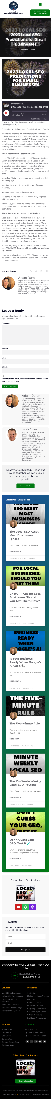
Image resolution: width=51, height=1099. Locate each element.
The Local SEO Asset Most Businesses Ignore (24, 535)
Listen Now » (15, 551)
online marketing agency (16, 166)
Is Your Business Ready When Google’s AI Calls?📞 (25, 662)
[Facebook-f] (27, 1041)
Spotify (46, 129)
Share (45, 119)
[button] (40, 4)
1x (18, 114)
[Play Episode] (6, 113)
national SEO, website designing (25, 168)
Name (5, 349)
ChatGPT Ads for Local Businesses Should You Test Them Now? (25, 597)
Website (5, 367)
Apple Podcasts (18, 129)
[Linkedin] (36, 1041)
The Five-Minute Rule (25, 723)
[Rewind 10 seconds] (13, 114)
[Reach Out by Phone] (14, 975)
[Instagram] (31, 1041)
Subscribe (35, 119)
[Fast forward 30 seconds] (23, 114)
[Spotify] (25, 907)
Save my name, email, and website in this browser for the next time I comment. (25, 380)
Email (4, 358)
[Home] (44, 1041)
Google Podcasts (34, 129)
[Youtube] (18, 907)
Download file (7, 122)
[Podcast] (32, 907)
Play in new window (23, 122)
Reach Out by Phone (29, 974)
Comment (6, 323)
